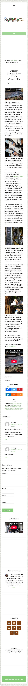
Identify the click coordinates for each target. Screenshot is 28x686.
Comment (5, 473)
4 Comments (17, 83)
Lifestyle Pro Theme (17, 678)
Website (4, 502)
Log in (21, 679)
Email (4, 495)
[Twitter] (14, 388)
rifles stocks (19, 409)
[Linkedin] (8, 393)
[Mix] (19, 393)
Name (4, 488)
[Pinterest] (19, 388)
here (19, 248)
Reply (6, 439)
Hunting (11, 403)
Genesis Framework (9, 679)
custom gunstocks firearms (11, 409)
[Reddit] (14, 393)
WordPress (17, 679)
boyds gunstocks (14, 405)
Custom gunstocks (18, 408)
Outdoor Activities (18, 403)
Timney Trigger (12, 346)
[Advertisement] (14, 45)
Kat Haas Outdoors (14, 20)
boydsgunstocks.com (18, 176)
